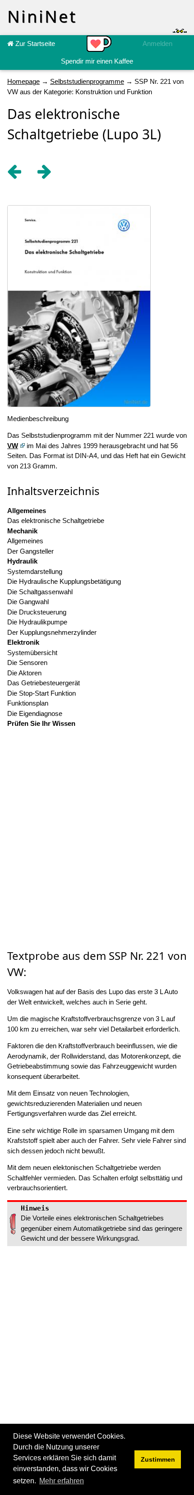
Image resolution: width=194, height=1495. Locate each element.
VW (12, 445)
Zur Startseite (34, 43)
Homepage (23, 81)
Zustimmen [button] (158, 1459)
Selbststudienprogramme (87, 81)
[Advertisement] (97, 839)
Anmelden (157, 43)
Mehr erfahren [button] (61, 1481)
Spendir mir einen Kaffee (97, 61)
